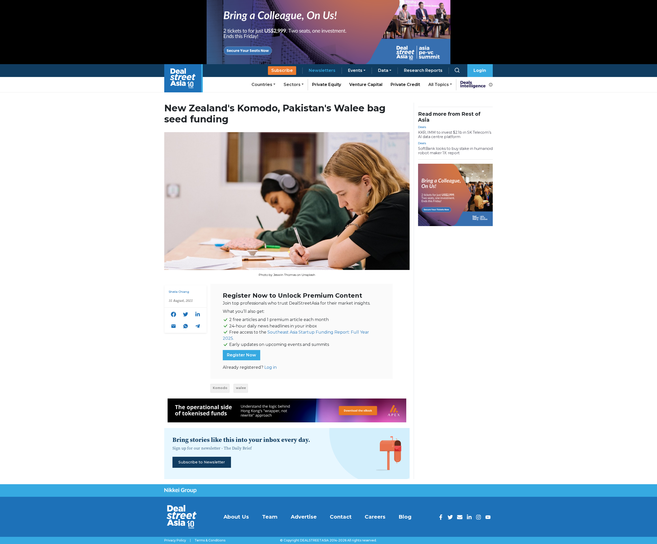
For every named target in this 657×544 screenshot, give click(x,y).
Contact (341, 517)
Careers (375, 517)
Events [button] (355, 70)
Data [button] (383, 70)
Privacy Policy (175, 540)
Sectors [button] (292, 84)
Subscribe (282, 70)
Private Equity (326, 84)
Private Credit (405, 84)
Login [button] (480, 70)
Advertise (304, 517)
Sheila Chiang (179, 292)
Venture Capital (365, 84)
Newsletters (322, 70)
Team (269, 517)
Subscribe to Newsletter (201, 462)
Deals (422, 127)
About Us (236, 517)
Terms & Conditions (210, 540)
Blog (405, 517)
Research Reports (423, 70)
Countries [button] (262, 84)
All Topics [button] (438, 84)
